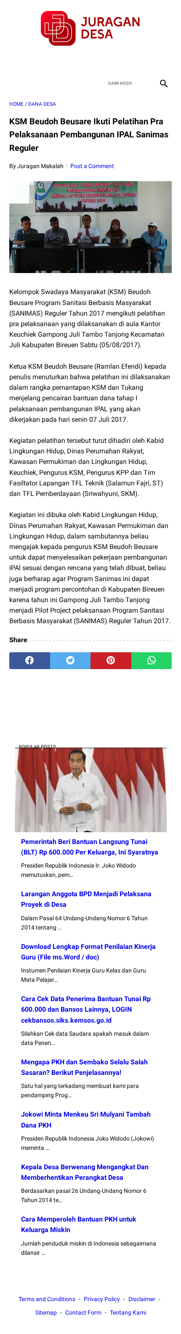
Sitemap (46, 1312)
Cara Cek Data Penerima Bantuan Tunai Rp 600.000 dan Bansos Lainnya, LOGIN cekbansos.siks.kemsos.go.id (86, 1009)
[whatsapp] (151, 660)
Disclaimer (141, 1299)
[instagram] (120, 61)
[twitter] (81, 61)
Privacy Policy (102, 1299)
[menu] (14, 83)
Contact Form (83, 1312)
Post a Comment (92, 166)
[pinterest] (110, 660)
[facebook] (61, 61)
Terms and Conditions (47, 1299)
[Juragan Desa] (90, 28)
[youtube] (100, 61)
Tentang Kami (128, 1312)
